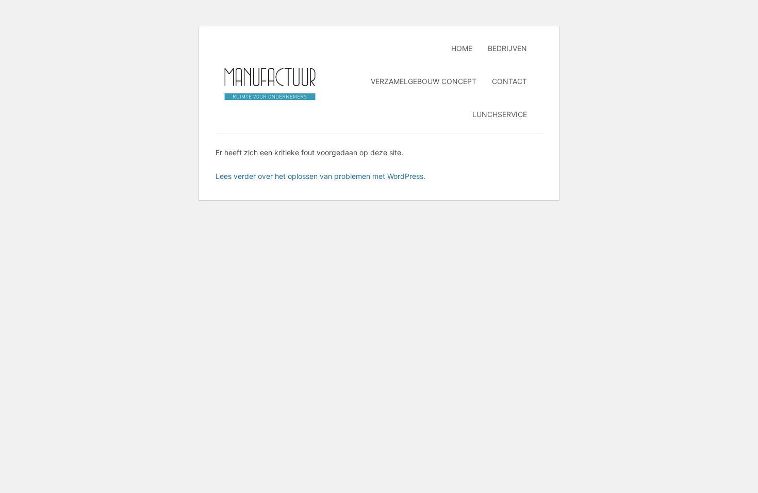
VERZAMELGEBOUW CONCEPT (423, 81)
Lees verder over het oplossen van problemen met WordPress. (320, 176)
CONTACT (509, 81)
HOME (461, 48)
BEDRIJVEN (507, 48)
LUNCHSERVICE (499, 114)
